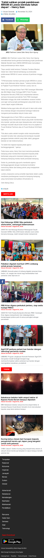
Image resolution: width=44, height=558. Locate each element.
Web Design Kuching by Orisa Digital (12, 552)
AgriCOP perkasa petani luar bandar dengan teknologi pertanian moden (21, 350)
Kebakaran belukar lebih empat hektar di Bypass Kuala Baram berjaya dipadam (19, 398)
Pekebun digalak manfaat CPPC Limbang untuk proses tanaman (19, 265)
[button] (8, 19)
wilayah (5, 189)
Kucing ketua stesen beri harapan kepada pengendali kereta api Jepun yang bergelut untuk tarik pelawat (20, 441)
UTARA (5, 14)
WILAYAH (12, 14)
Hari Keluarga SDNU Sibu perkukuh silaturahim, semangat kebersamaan (17, 223)
